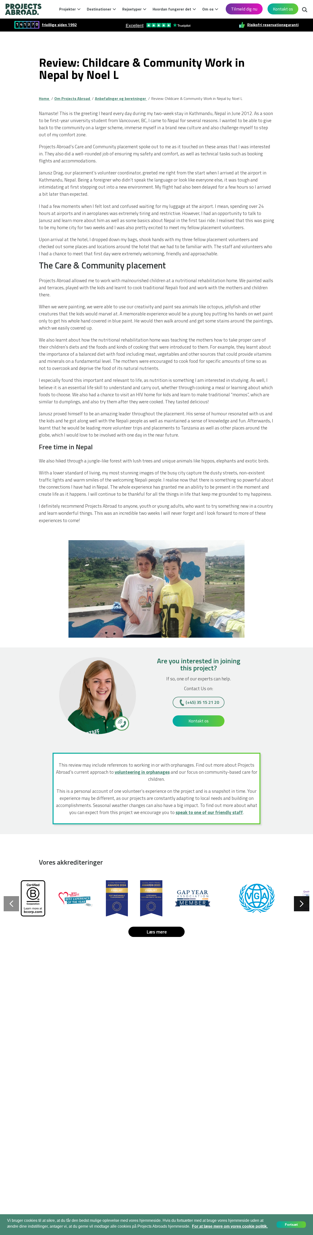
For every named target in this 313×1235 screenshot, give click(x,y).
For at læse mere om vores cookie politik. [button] (230, 1226)
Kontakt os (283, 9)
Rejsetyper (132, 9)
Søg (303, 8)
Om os (207, 9)
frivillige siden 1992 (59, 24)
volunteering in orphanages (142, 771)
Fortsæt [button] (291, 1224)
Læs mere (156, 931)
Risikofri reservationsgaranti (273, 24)
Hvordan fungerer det (172, 9)
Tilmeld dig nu (244, 9)
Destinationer (99, 9)
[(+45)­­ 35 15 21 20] (121, 723)
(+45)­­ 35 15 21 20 (202, 702)
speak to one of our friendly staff (209, 812)
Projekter (67, 9)
